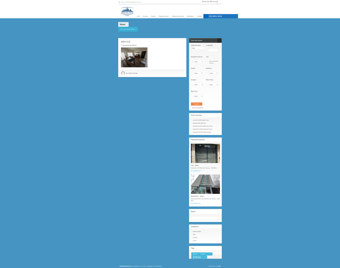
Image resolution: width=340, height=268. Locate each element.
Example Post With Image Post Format (202, 129)
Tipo (207, 57)
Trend (205, 257)
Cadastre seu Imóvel (178, 16)
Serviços (145, 16)
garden (210, 253)
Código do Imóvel (195, 45)
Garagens (193, 79)
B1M (219, 266)
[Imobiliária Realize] (127, 12)
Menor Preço (209, 79)
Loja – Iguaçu (195, 165)
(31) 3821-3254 (215, 16)
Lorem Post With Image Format (201, 120)
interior (197, 257)
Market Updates (197, 231)
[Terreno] (213, 63)
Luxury (194, 240)
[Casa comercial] (213, 61)
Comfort (195, 237)
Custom (203, 254)
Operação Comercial (196, 57)
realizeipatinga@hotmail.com (133, 2)
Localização (209, 45)
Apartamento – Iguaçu (197, 196)
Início (138, 16)
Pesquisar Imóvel (164, 16)
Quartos (193, 68)
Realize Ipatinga (133, 73)
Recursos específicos (197, 108)
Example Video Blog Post (199, 123)
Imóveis (153, 16)
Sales (194, 234)
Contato (199, 16)
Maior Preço (194, 91)
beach (195, 254)
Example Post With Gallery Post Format (202, 126)
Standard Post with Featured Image (202, 132)
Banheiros (209, 68)
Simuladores (190, 16)
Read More (214, 168)
